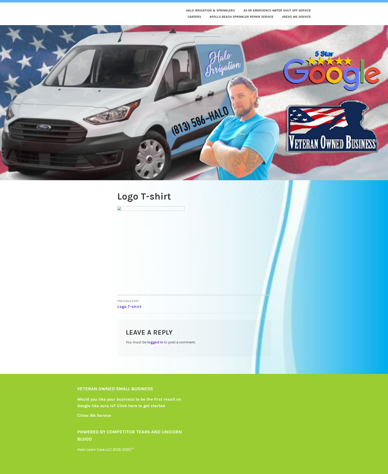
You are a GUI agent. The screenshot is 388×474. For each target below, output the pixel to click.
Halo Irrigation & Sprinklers (210, 10)
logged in (155, 342)
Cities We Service (94, 415)
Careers (194, 17)
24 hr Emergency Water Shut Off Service (277, 10)
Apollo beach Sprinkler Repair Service (241, 17)
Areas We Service (296, 17)
